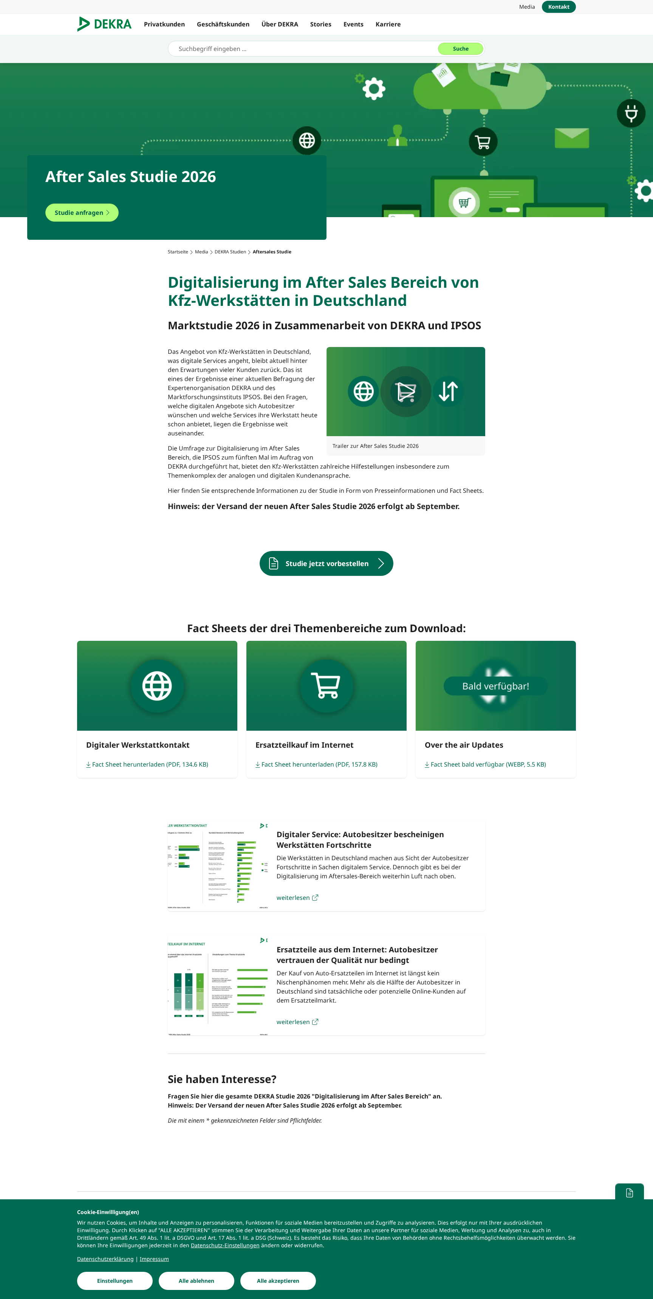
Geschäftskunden (223, 24)
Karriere (388, 24)
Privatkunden (164, 24)
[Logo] (107, 24)
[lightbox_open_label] (405, 391)
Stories (320, 24)
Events (354, 24)
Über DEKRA (280, 24)
